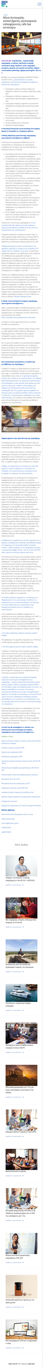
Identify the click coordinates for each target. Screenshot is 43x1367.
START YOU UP (12, 1364)
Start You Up (28, 814)
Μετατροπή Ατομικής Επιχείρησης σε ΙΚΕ (16, 783)
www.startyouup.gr (8, 819)
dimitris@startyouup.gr (10, 823)
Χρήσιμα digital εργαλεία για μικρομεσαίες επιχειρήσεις (21, 797)
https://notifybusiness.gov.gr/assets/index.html (18, 317)
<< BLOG (5, 15)
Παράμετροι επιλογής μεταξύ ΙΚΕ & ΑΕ (15, 788)
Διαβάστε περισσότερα (14, 885)
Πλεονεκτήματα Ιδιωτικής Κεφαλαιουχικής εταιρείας (20, 775)
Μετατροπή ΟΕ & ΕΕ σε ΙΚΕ (11, 779)
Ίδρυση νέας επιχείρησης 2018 (12, 752)
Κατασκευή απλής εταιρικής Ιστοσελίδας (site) (18, 792)
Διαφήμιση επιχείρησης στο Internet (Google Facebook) (21, 806)
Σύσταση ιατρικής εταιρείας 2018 (13, 748)
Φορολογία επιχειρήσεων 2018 (12, 757)
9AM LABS (31, 1364)
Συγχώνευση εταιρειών (9, 801)
